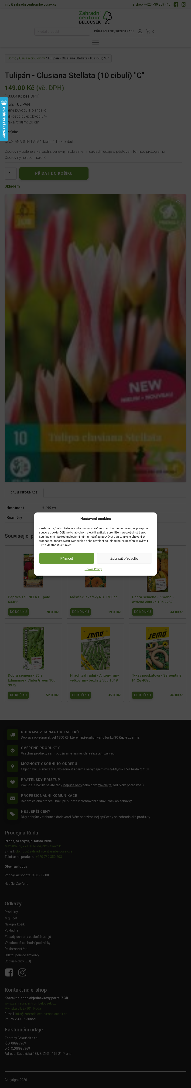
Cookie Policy (93, 569)
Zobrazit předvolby (124, 558)
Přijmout (66, 558)
